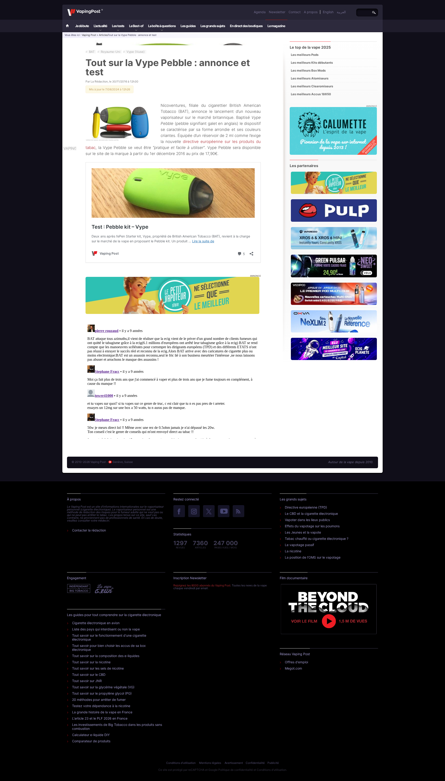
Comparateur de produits (91, 741)
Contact (295, 12)
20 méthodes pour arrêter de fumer (99, 700)
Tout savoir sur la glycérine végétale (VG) (103, 687)
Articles (103, 35)
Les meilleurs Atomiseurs (309, 78)
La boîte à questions (162, 26)
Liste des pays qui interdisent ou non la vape (106, 629)
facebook (179, 511)
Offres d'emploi (296, 662)
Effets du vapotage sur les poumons (312, 526)
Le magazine (276, 26)
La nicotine (293, 551)
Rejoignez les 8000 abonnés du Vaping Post (201, 585)
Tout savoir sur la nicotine (91, 662)
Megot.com (293, 668)
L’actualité (100, 26)
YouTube (223, 511)
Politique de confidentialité (235, 770)
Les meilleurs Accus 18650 (311, 94)
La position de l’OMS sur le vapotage (312, 557)
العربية (341, 12)
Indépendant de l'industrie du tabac (79, 588)
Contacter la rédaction (89, 530)
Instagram (194, 511)
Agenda (260, 12)
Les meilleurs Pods (304, 55)
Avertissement (234, 763)
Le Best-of (136, 26)
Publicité (273, 763)
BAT (92, 52)
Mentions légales (210, 763)
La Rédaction (99, 81)
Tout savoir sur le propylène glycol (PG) (102, 693)
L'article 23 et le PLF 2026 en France (99, 718)
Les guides (188, 26)
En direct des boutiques (246, 26)
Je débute (82, 26)
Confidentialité (255, 763)
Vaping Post (104, 9)
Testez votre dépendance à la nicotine (101, 706)
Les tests (118, 26)
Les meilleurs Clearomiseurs (312, 86)
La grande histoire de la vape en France (102, 712)
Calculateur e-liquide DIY (91, 735)
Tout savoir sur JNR (87, 681)
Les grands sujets (212, 26)
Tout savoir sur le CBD (88, 675)
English (328, 12)
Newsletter (277, 12)
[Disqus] (173, 381)
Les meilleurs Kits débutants (312, 62)
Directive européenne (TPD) (306, 507)
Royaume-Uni (110, 52)
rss (238, 511)
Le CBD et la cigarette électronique (311, 513)
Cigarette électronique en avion (96, 623)
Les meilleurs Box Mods (308, 70)
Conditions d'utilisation (181, 763)
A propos (311, 12)
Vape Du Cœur (104, 588)
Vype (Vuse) (136, 52)
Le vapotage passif (299, 545)
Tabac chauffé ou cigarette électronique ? (316, 539)
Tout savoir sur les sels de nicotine (98, 668)
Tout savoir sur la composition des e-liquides (105, 656)
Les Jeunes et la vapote (303, 532)
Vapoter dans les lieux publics (307, 520)
